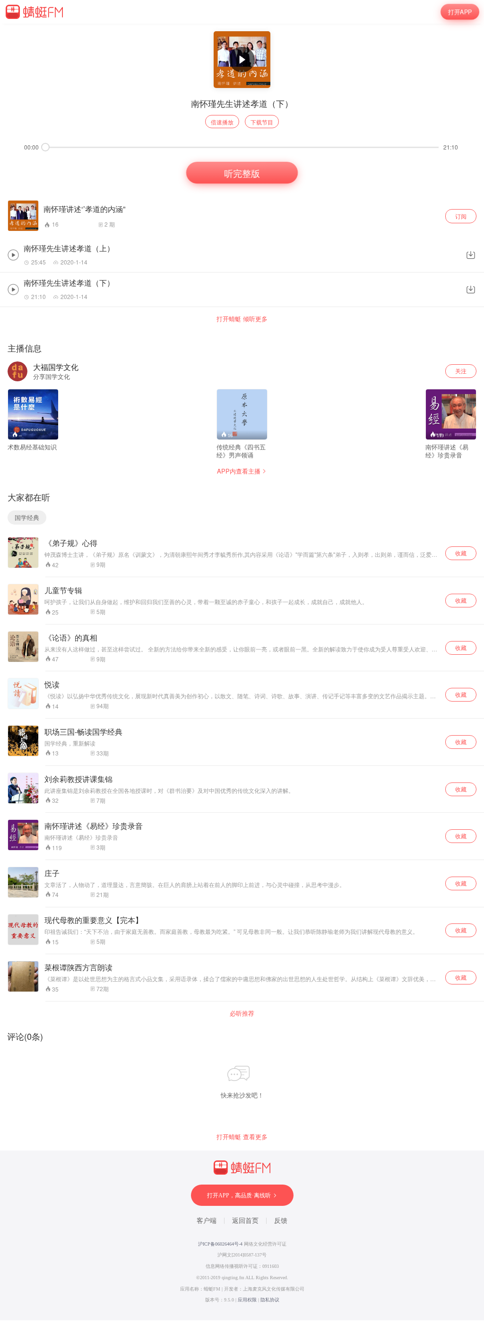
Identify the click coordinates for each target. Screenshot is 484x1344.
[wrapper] (242, 672)
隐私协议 (269, 1299)
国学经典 (27, 517)
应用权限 (247, 1299)
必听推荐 (242, 1013)
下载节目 (262, 122)
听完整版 (242, 173)
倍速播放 (222, 122)
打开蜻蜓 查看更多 (242, 1137)
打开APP (460, 12)
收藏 (461, 553)
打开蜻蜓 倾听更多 (242, 319)
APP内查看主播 (238, 470)
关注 (461, 371)
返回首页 (245, 1220)
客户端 (206, 1220)
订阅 (461, 216)
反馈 (280, 1220)
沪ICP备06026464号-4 (220, 1244)
